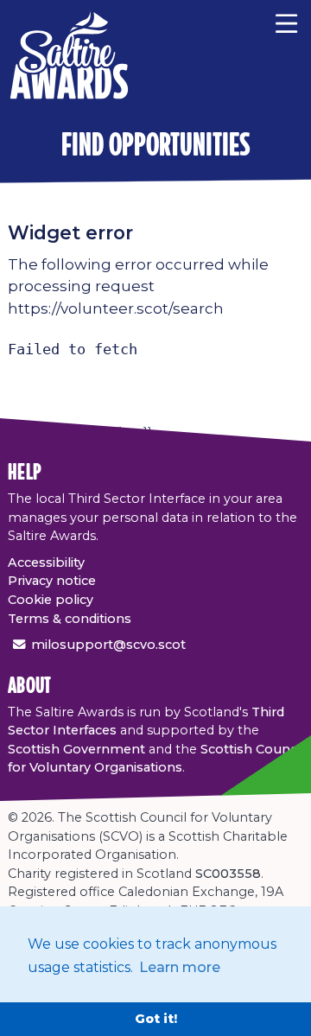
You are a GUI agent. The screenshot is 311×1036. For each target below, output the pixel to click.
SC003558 (228, 873)
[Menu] (286, 21)
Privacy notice (52, 580)
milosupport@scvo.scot (108, 644)
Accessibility (46, 562)
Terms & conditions (69, 618)
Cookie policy (50, 599)
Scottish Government (76, 749)
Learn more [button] (179, 967)
